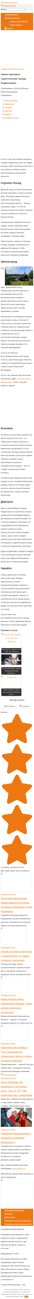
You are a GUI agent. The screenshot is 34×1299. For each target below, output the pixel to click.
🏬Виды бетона (15, 25)
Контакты (8, 1214)
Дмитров (8, 111)
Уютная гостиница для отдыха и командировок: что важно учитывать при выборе (16, 955)
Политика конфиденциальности (18, 1224)
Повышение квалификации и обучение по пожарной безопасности (16, 1137)
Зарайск (8, 114)
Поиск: (4, 9)
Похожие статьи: (12, 118)
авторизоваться (18, 1169)
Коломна (8, 107)
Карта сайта (10, 1217)
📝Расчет (9, 28)
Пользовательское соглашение (18, 1221)
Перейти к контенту (9, 2)
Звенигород (9, 104)
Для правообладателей (14, 1210)
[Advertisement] (17, 49)
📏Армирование (12, 15)
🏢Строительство (12, 18)
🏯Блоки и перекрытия (18, 21)
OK (26, 1296)
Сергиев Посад (11, 101)
